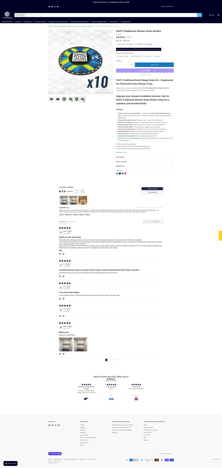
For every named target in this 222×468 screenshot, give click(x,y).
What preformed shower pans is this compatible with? (134, 148)
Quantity (118, 61)
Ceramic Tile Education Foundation (122, 430)
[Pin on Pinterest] (125, 173)
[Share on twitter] (63, 254)
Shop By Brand (84, 442)
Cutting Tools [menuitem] (28, 21)
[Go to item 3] (82, 200)
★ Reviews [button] (220, 235)
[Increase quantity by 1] (131, 64)
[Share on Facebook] (117, 173)
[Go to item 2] (73, 200)
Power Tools (83, 440)
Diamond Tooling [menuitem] (40, 21)
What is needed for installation (127, 144)
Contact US (147, 435)
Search (50, 459)
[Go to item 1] (64, 200)
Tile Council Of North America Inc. (121, 427)
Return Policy (147, 432)
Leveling (82, 427)
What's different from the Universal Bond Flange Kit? (134, 146)
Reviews (146, 440)
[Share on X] (120, 173)
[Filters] (150, 221)
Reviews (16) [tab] (63, 221)
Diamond (82, 430)
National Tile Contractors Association (122, 425)
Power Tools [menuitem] (114, 21)
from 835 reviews (111, 380)
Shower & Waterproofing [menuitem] (99, 21)
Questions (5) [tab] (72, 221)
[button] (212, 15)
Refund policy (91, 459)
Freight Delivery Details (150, 430)
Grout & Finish (84, 435)
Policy (145, 425)
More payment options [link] (145, 74)
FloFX (120, 34)
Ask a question (152, 192)
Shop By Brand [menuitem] (125, 21)
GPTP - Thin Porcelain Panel (88, 437)
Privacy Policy (83, 459)
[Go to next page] (119, 360)
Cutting (82, 425)
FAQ (145, 437)
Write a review (152, 188)
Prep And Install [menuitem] (7, 21)
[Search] (199, 15)
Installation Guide (121, 152)
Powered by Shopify (53, 463)
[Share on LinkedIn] (123, 173)
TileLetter (114, 432)
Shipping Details (148, 427)
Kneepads (83, 432)
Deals (81, 445)
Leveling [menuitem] (17, 21)
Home (50, 26)
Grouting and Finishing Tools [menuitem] (79, 21)
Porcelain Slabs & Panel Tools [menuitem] (58, 21)
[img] (111, 379)
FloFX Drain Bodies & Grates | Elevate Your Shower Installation (73, 26)
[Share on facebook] (60, 254)
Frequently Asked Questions (70, 459)
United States (166, 6)
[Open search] (145, 221)
